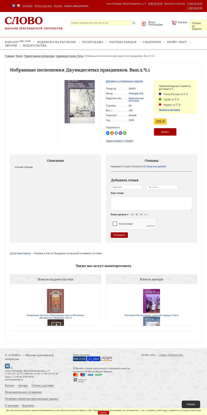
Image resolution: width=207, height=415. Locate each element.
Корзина (182, 22)
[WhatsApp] (125, 133)
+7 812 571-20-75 (194, 3)
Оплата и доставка (43, 6)
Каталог (10, 385)
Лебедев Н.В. (136, 93)
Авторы (11, 45)
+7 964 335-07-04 (194, 8)
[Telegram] (116, 133)
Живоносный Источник (136, 99)
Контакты (58, 6)
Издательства (34, 45)
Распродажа (92, 42)
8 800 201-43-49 (155, 3)
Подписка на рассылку (56, 42)
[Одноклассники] (112, 133)
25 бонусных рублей (154, 166)
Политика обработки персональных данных (31, 398)
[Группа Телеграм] (18, 6)
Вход (151, 22)
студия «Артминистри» (171, 354)
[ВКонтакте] (108, 133)
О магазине (27, 6)
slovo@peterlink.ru (14, 379)
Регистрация (156, 24)
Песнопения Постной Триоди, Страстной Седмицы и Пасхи (152, 315)
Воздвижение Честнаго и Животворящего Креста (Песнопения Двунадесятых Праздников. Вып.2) (55, 316)
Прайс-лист (177, 42)
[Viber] (120, 133)
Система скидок (123, 42)
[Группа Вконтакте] (13, 6)
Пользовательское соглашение (23, 392)
